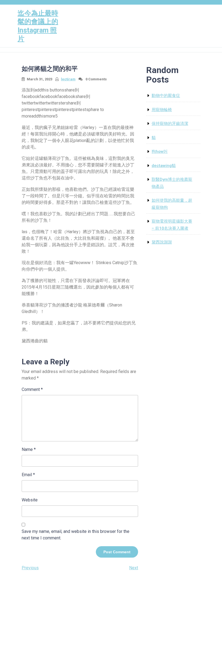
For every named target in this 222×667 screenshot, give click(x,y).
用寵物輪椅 (162, 109)
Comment (32, 389)
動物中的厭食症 (166, 95)
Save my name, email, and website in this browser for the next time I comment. (75, 534)
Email (28, 474)
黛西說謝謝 (162, 242)
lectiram (68, 79)
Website (30, 499)
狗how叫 (160, 151)
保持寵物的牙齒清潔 (170, 123)
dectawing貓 (164, 165)
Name (29, 449)
